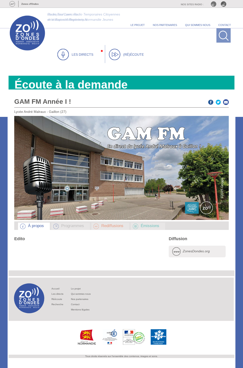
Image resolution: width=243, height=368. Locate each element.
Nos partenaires (79, 299)
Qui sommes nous (81, 294)
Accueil (55, 288)
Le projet (76, 288)
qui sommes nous (197, 25)
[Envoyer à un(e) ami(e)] (226, 101)
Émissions (150, 226)
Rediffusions (112, 226)
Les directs (57, 294)
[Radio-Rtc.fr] (215, 4)
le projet (138, 25)
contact (224, 25)
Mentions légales (80, 309)
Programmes (72, 226)
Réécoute (56, 299)
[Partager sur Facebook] (211, 101)
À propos (36, 226)
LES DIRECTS (82, 54)
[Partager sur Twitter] (218, 101)
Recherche (57, 304)
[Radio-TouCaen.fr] (225, 4)
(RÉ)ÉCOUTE (133, 54)
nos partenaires (165, 25)
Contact (75, 304)
